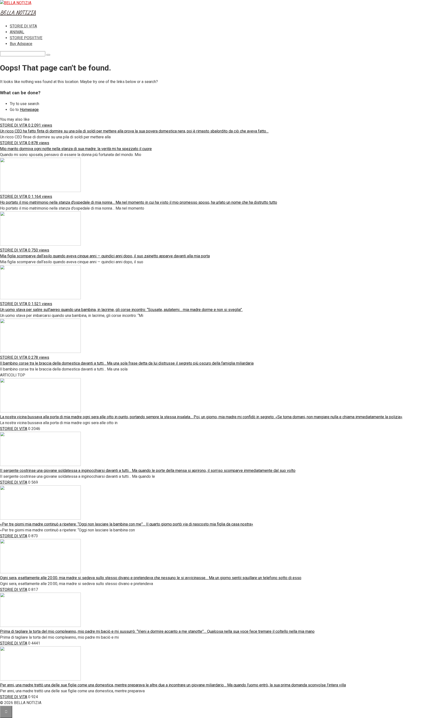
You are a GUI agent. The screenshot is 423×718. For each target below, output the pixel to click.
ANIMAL (17, 32)
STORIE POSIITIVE (26, 38)
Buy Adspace (21, 43)
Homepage (29, 109)
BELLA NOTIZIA (18, 12)
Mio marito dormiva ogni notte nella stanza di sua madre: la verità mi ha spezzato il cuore (76, 148)
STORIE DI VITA (23, 26)
